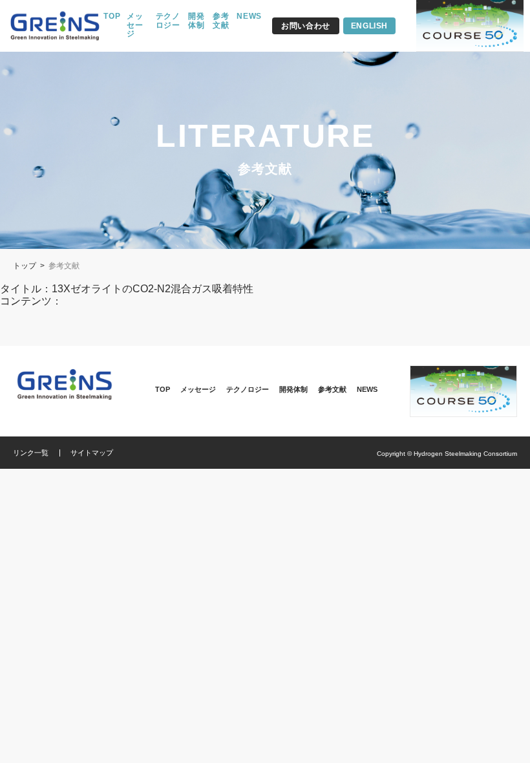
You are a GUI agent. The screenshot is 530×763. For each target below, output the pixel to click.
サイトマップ (91, 453)
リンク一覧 (30, 453)
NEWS (249, 16)
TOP (111, 16)
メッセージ (135, 25)
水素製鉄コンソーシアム (54, 26)
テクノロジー (168, 21)
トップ (24, 265)
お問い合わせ (305, 25)
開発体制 (196, 21)
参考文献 (221, 21)
